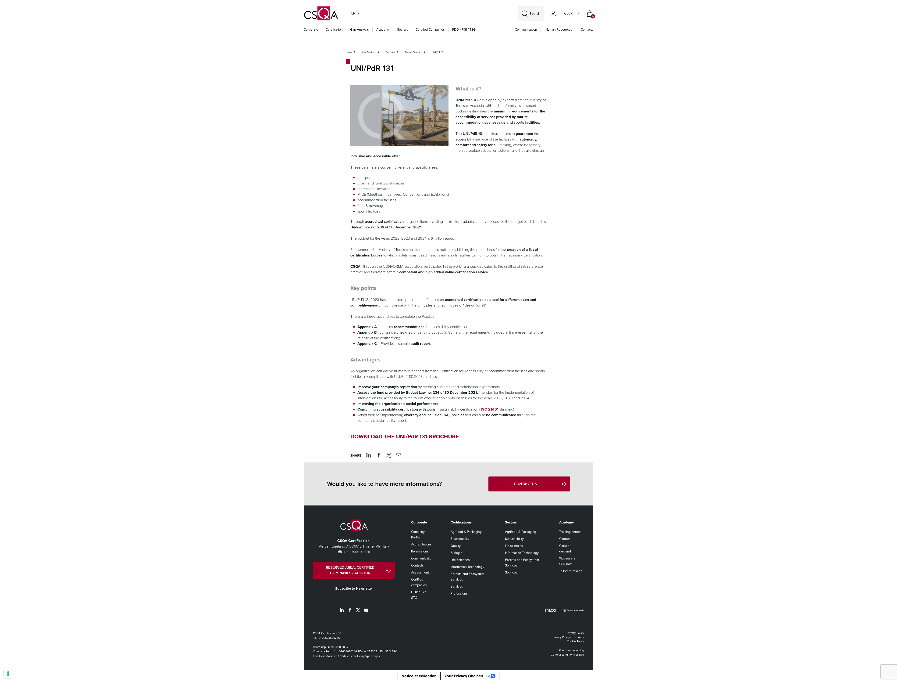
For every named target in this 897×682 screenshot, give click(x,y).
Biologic (456, 552)
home (349, 52)
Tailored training (570, 571)
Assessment (420, 572)
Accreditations (421, 544)
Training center (570, 531)
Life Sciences (460, 559)
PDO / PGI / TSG (464, 29)
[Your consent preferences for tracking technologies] (8, 673)
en (353, 13)
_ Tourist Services (412, 52)
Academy (383, 29)
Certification (334, 29)
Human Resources (558, 29)
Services (457, 586)
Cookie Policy (575, 641)
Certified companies (430, 29)
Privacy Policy (575, 633)
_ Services (389, 52)
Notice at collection (419, 676)
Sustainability (460, 538)
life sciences (514, 545)
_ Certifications (367, 52)
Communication (526, 29)
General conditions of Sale (567, 655)
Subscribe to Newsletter (354, 588)
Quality (456, 545)
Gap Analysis (359, 29)
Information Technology (467, 566)
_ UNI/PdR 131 (437, 52)
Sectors (402, 29)
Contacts (587, 29)
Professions (459, 593)
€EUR (568, 13)
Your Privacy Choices (463, 676)
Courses (565, 538)
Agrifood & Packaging (466, 531)
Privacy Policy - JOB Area (568, 637)
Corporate (311, 29)
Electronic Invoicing (571, 650)
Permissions (420, 551)
